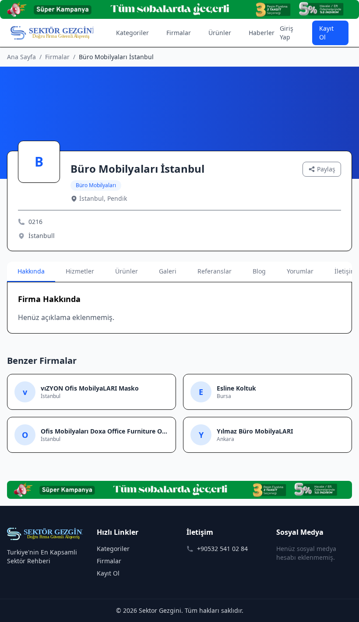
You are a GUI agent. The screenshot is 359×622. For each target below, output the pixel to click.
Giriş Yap (286, 32)
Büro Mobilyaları (96, 185)
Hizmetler (80, 271)
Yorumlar (300, 271)
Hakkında (31, 271)
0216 (35, 221)
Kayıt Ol (326, 32)
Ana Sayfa (21, 57)
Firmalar (178, 32)
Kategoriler (132, 32)
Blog (259, 271)
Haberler (262, 32)
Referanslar (214, 271)
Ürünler (219, 32)
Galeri (167, 271)
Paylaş (326, 169)
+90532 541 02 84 (222, 548)
